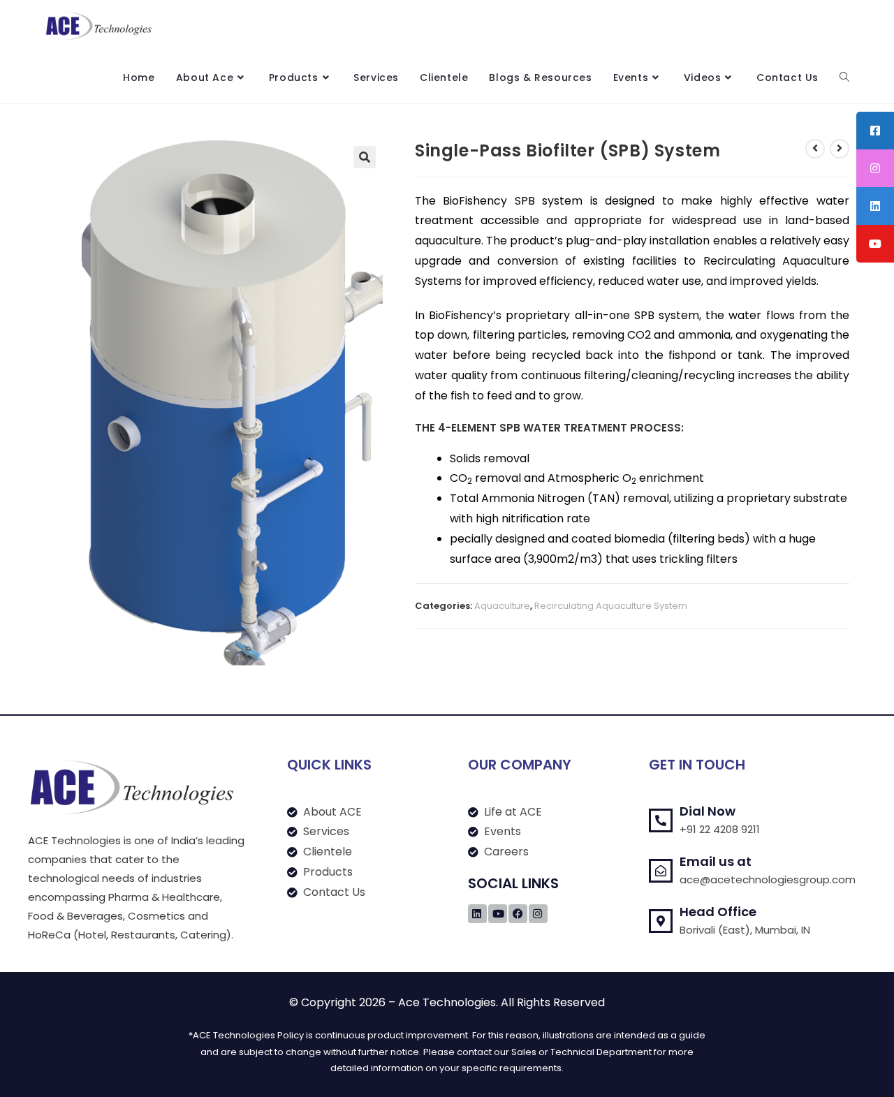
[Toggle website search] (844, 77)
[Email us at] (661, 871)
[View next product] (839, 149)
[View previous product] (815, 149)
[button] (364, 157)
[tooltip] (875, 130)
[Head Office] (661, 921)
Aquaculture (502, 605)
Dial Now (707, 811)
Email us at (716, 861)
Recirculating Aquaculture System (610, 605)
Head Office (718, 911)
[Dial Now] (661, 820)
